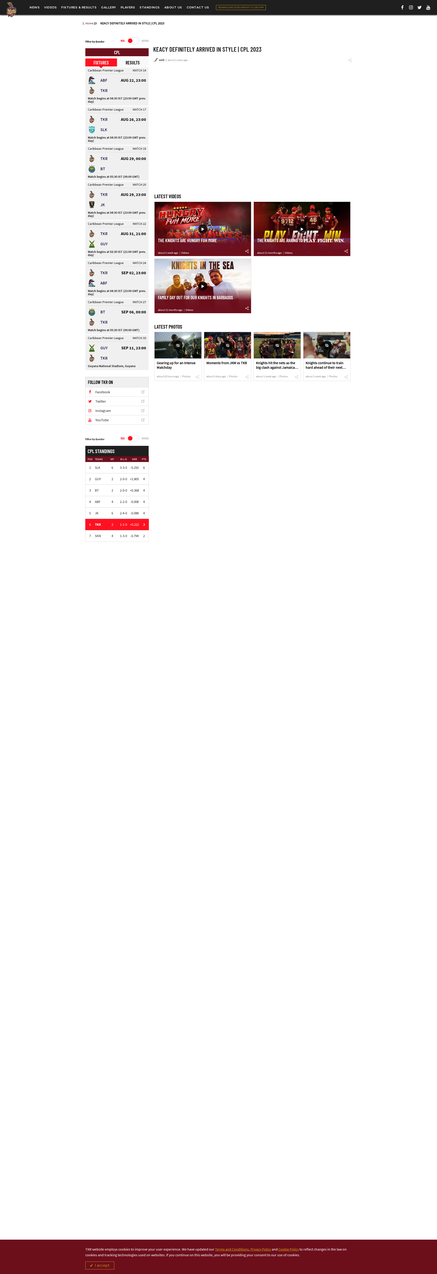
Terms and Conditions (232, 1249)
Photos (186, 376)
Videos (185, 252)
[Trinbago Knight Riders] (11, 10)
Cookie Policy (288, 1249)
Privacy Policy (260, 1249)
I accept (102, 1265)
